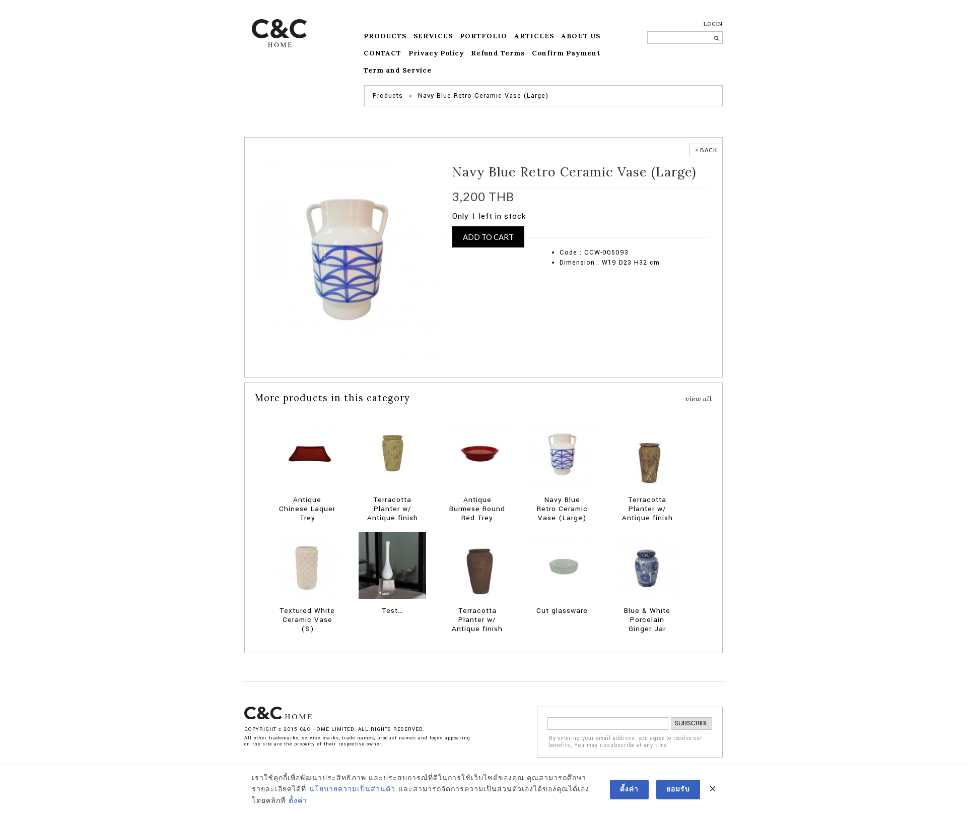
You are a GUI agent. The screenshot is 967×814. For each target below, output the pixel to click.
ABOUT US (580, 36)
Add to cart (488, 236)
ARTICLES (534, 36)
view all (698, 399)
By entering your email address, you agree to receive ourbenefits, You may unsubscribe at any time (626, 742)
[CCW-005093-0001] (347, 259)
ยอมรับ (678, 789)
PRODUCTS (385, 36)
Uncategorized (606, 231)
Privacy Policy (436, 53)
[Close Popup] (712, 789)
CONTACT (382, 53)
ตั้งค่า (298, 800)
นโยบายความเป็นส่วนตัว (352, 789)
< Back (706, 150)
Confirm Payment (566, 53)
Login (713, 24)
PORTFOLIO (483, 36)
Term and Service (398, 70)
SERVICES (433, 36)
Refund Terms (498, 53)
